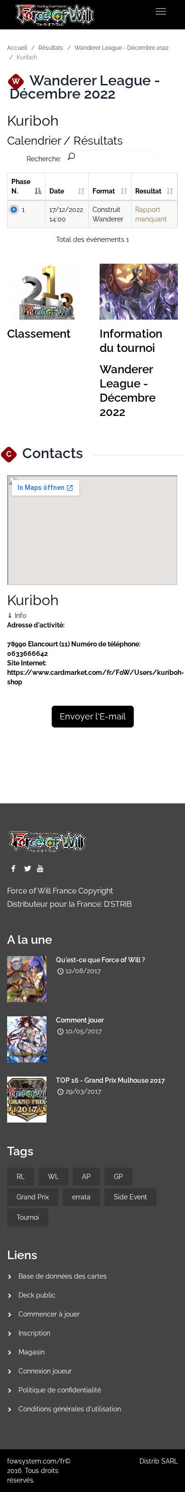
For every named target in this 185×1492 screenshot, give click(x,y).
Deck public (37, 1295)
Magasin (31, 1352)
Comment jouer (80, 1020)
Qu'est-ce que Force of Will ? (100, 960)
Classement (39, 334)
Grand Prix (33, 1197)
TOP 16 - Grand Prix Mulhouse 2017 (110, 1080)
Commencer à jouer (49, 1314)
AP (86, 1176)
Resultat (148, 191)
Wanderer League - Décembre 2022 (121, 48)
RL (21, 1176)
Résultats (50, 48)
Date (56, 191)
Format (103, 191)
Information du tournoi (131, 341)
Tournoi (28, 1217)
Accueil (17, 48)
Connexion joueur (45, 1371)
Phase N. (20, 186)
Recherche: (44, 159)
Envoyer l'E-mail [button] (93, 716)
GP (118, 1176)
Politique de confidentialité (59, 1390)
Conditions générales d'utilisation (69, 1409)
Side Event (130, 1197)
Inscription (34, 1333)
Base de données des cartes (62, 1276)
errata (81, 1197)
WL (53, 1176)
